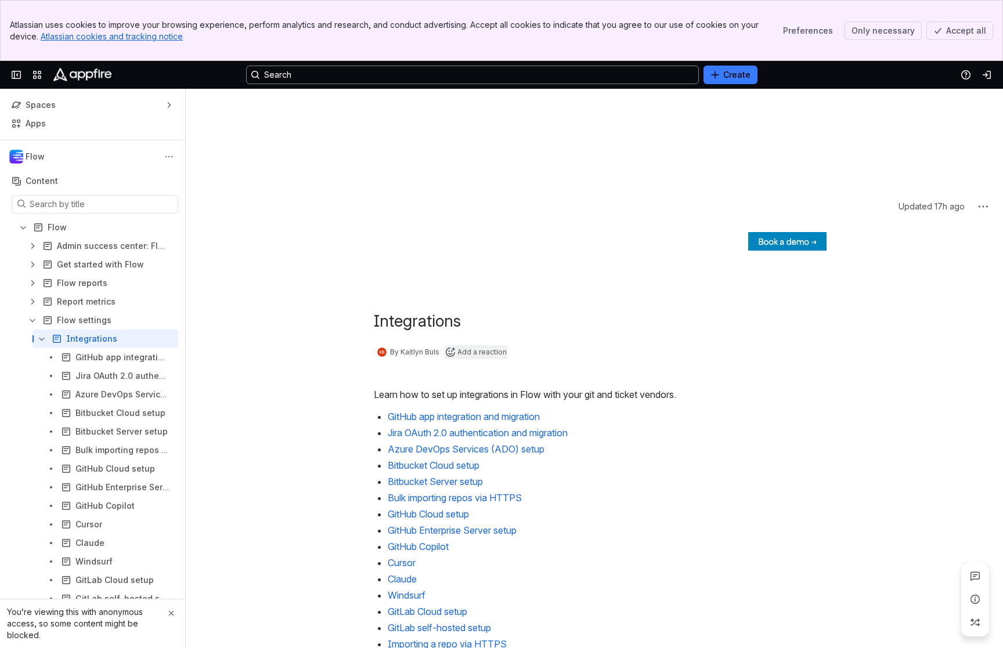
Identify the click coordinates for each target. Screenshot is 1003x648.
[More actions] (169, 157)
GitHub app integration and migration (464, 315)
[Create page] (975, 622)
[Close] (171, 613)
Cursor (402, 461)
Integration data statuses (440, 591)
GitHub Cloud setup (428, 412)
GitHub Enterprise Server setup (452, 429)
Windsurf (406, 493)
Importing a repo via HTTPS (447, 542)
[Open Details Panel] (975, 599)
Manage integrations (430, 575)
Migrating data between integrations (462, 640)
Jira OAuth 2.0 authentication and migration (478, 331)
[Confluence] (82, 75)
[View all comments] (975, 576)
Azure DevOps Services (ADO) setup (466, 347)
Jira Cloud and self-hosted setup (455, 558)
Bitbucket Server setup (435, 380)
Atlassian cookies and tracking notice (112, 36)
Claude (402, 477)
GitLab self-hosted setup (439, 526)
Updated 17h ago (932, 105)
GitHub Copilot (418, 445)
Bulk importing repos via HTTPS (455, 396)
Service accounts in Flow (441, 607)
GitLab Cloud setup (427, 510)
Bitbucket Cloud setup (433, 364)
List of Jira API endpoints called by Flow (472, 623)
